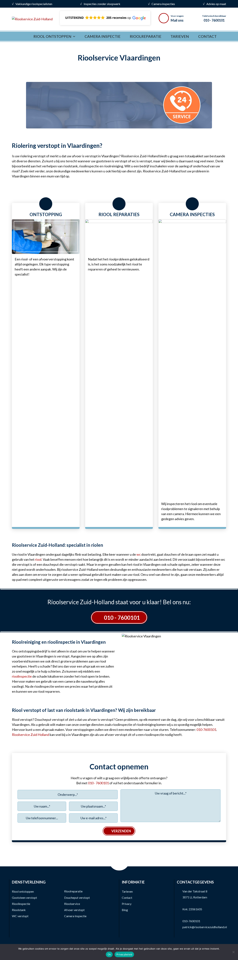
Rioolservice (72, 903)
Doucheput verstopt (77, 897)
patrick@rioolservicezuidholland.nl (204, 927)
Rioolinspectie (21, 903)
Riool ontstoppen (23, 891)
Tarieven (127, 891)
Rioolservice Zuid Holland (30, 735)
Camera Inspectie (75, 916)
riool (38, 559)
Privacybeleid (124, 954)
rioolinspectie (22, 676)
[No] (233, 952)
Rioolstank (19, 910)
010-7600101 (191, 921)
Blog (125, 910)
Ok (109, 954)
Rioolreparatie (73, 891)
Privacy (126, 903)
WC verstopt (20, 916)
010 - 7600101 (122, 617)
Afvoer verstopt (74, 910)
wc (138, 554)
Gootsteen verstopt (24, 897)
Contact (127, 897)
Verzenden (121, 831)
